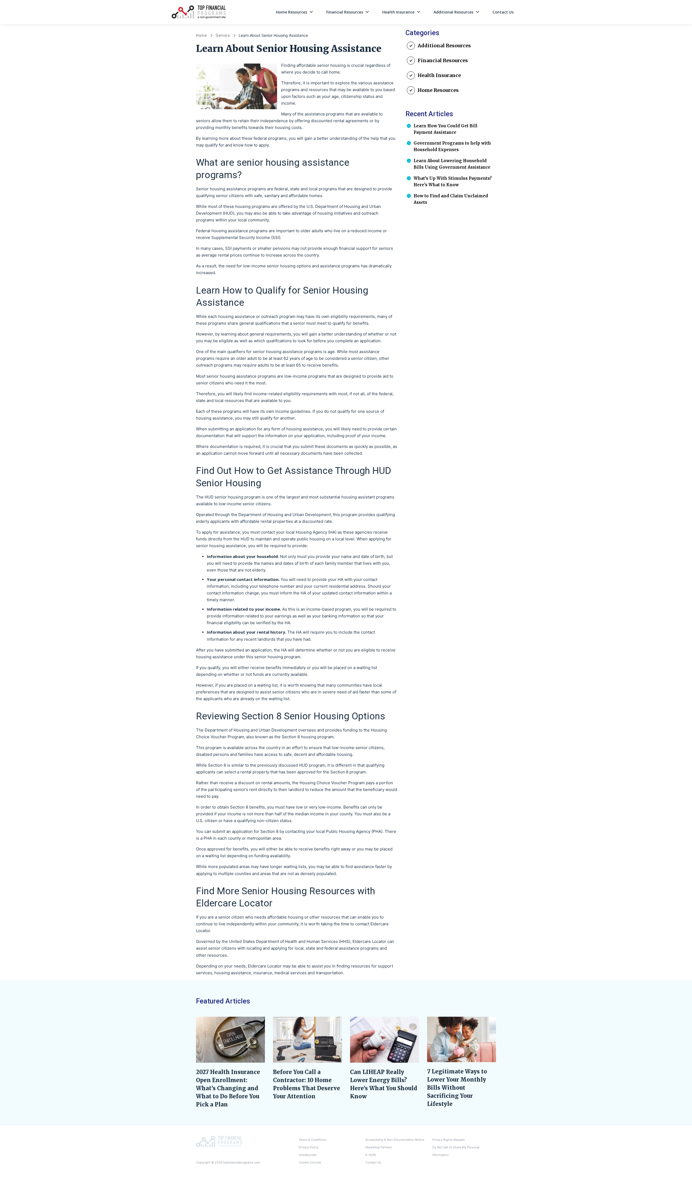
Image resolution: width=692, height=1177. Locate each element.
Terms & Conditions (312, 1140)
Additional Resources (453, 12)
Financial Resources (344, 12)
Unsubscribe (307, 1155)
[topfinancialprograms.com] (219, 1141)
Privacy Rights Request (448, 1140)
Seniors (223, 35)
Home (201, 35)
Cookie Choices (310, 1162)
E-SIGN (370, 1155)
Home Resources (291, 12)
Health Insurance (398, 12)
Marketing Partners (378, 1147)
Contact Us (503, 12)
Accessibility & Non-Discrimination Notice (394, 1140)
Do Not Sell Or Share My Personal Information (455, 1151)
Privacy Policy (308, 1147)
